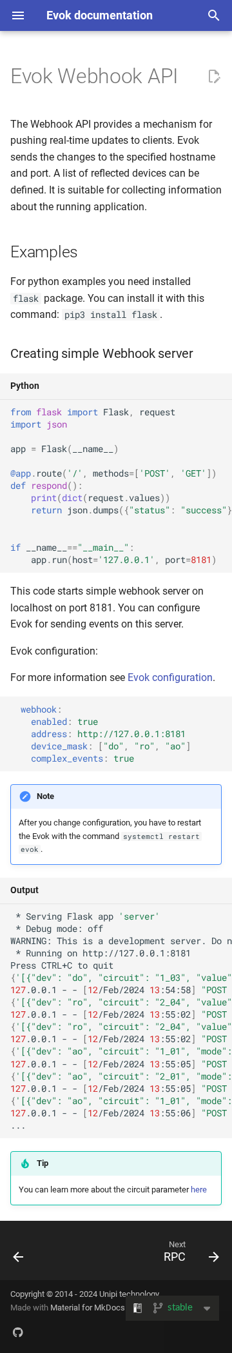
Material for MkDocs (87, 1307)
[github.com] (18, 1332)
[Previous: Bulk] (19, 1254)
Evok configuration (170, 677)
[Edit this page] (214, 76)
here (199, 1189)
